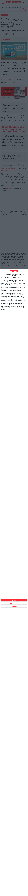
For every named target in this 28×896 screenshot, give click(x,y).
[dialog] (14, 582)
